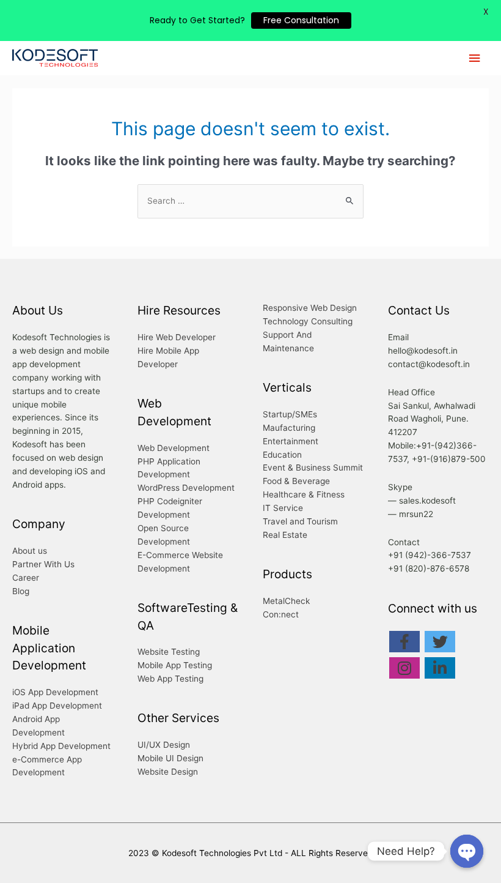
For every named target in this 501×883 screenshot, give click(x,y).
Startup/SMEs (290, 414)
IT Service (283, 508)
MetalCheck (286, 601)
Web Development (173, 448)
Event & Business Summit (313, 467)
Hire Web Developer (176, 337)
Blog (20, 591)
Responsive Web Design (310, 308)
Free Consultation (301, 20)
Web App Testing (170, 679)
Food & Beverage (296, 481)
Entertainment (290, 441)
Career (25, 578)
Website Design (167, 772)
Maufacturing (289, 428)
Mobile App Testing (174, 665)
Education (282, 455)
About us (29, 551)
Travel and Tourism (300, 521)
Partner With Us (43, 564)
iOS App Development (55, 692)
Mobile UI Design (170, 758)
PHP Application (168, 461)
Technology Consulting (308, 321)
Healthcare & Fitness (304, 494)
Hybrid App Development (61, 746)
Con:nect (281, 614)
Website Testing (168, 652)
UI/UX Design (163, 745)
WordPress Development (186, 488)
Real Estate (285, 535)
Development (163, 474)
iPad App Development (57, 705)
